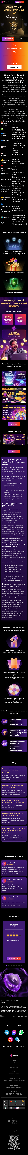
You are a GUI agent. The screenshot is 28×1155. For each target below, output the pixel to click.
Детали (14, 424)
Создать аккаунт (8, 38)
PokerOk (11, 1129)
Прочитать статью (14, 958)
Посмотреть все (14, 451)
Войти (20, 38)
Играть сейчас (14, 67)
